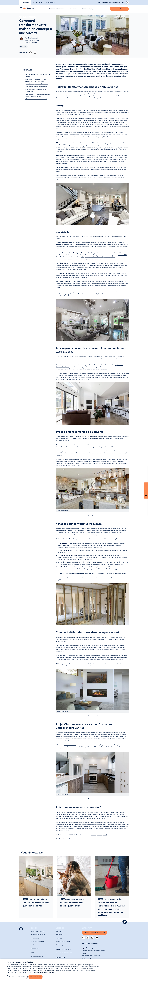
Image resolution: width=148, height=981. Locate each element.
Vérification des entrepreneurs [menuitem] (39, 945)
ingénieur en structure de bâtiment (114, 244)
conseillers (104, 557)
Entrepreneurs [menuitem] (61, 957)
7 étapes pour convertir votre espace (36, 86)
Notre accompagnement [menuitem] (37, 941)
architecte (59, 247)
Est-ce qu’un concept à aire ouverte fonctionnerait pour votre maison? (36, 80)
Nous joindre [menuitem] (59, 934)
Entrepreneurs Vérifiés (75, 559)
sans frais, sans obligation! (99, 835)
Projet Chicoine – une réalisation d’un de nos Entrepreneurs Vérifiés (37, 95)
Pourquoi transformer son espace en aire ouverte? (37, 75)
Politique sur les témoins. (45, 972)
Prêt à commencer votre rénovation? (36, 99)
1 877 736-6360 (103, 2)
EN (123, 2)
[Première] (88, 515)
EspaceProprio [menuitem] (86, 948)
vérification (102, 822)
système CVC (122, 255)
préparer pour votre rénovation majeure (98, 814)
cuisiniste (123, 159)
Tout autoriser (35, 977)
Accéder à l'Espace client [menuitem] (38, 934)
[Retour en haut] (124, 922)
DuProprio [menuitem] (85, 959)
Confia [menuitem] (84, 953)
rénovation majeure (70, 745)
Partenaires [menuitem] (59, 938)
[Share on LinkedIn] (35, 52)
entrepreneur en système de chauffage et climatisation (98, 257)
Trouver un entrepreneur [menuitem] (38, 931)
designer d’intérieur (64, 375)
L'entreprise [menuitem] (60, 928)
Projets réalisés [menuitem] (35, 938)
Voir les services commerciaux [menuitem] (64, 953)
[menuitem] (25, 2)
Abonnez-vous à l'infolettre (93, 933)
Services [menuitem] (34, 928)
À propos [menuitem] (58, 931)
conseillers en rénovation (63, 816)
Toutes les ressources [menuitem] (37, 956)
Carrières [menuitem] (58, 945)
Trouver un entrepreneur (119, 9)
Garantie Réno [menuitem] (35, 948)
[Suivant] (97, 515)
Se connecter (115, 2)
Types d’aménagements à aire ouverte (36, 84)
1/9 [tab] (92, 514)
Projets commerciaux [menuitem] (63, 949)
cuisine (88, 445)
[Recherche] (127, 2)
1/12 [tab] (92, 798)
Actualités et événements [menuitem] (63, 941)
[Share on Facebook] (30, 52)
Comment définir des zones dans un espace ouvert (36, 90)
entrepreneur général (77, 533)
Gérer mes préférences (17, 977)
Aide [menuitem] (32, 953)
